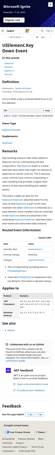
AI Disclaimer (8, 438)
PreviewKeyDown (17, 270)
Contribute (7, 443)
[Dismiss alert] (50, 4)
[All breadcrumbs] (4, 37)
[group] (27, 116)
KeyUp (11, 330)
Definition (9, 63)
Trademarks (7, 451)
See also (8, 74)
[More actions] (50, 37)
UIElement (28, 207)
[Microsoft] (27, 31)
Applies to (9, 70)
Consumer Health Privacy (14, 447)
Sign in (49, 30)
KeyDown (7, 142)
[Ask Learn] (37, 37)
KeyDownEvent (35, 249)
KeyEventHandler (11, 129)
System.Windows (23, 88)
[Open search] (42, 30)
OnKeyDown (24, 277)
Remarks (9, 67)
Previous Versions (26, 438)
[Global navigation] (3, 30)
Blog (40, 438)
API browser (15, 37)
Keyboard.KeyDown (12, 199)
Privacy (19, 443)
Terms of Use (37, 447)
